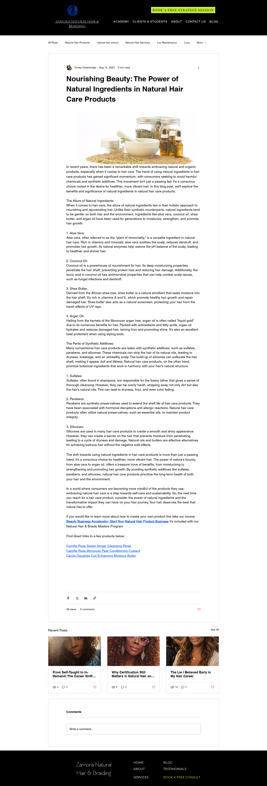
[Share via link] (94, 598)
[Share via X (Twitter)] (77, 598)
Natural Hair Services (138, 42)
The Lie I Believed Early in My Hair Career (191, 674)
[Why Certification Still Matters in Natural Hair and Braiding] (133, 651)
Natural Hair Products (77, 42)
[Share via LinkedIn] (86, 598)
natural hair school (107, 42)
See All (215, 629)
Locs (187, 42)
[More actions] (198, 67)
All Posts (53, 42)
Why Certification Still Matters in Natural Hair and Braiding (132, 674)
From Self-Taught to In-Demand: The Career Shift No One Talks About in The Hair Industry (73, 674)
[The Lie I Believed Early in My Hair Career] (192, 651)
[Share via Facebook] (68, 598)
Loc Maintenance (167, 42)
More (200, 42)
